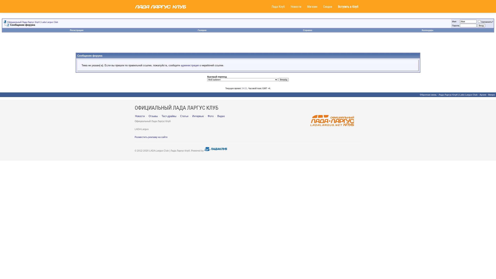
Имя (454, 21)
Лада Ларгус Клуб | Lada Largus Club (458, 95)
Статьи (184, 116)
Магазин (312, 7)
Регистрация (76, 30)
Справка (307, 30)
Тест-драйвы (169, 116)
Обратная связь (428, 95)
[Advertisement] (248, 44)
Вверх (491, 95)
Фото (211, 116)
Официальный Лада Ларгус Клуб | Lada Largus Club (32, 22)
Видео (221, 116)
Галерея (202, 30)
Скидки (327, 7)
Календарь (427, 30)
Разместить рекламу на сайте (151, 137)
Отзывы (153, 116)
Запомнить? (487, 22)
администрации (190, 65)
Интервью (198, 116)
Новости (296, 7)
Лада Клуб (278, 7)
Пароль (455, 25)
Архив (483, 95)
